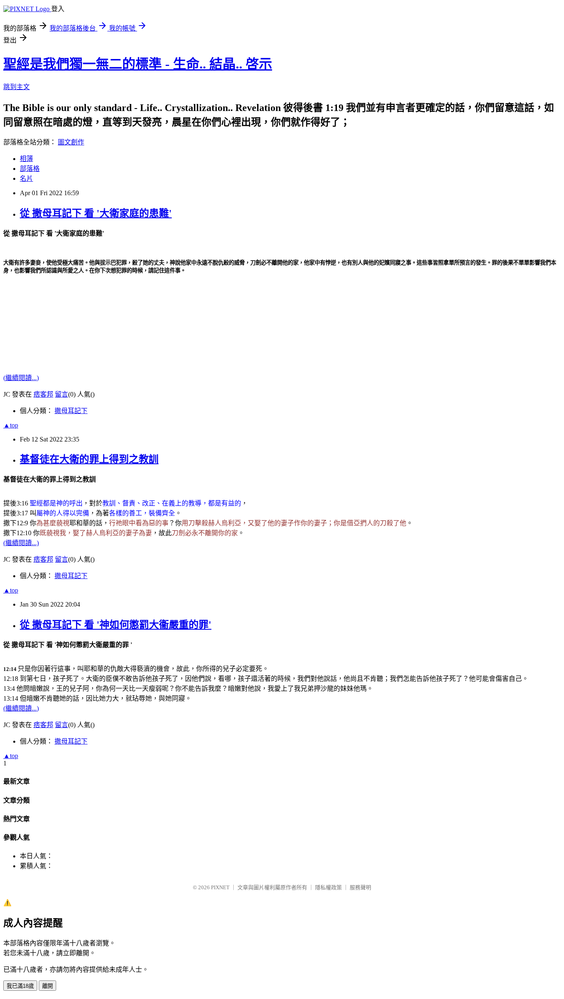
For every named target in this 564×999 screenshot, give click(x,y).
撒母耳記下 (71, 410)
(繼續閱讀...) (21, 377)
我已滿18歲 (20, 986)
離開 (47, 986)
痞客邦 (43, 394)
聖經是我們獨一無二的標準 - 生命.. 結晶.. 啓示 (137, 64)
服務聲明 (360, 887)
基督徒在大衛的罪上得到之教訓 (89, 459)
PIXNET (220, 887)
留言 (61, 394)
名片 (26, 178)
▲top (10, 425)
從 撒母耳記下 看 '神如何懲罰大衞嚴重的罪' (115, 624)
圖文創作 (71, 142)
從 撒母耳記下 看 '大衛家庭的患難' (96, 213)
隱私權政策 (328, 887)
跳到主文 (16, 86)
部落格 (30, 168)
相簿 (26, 158)
